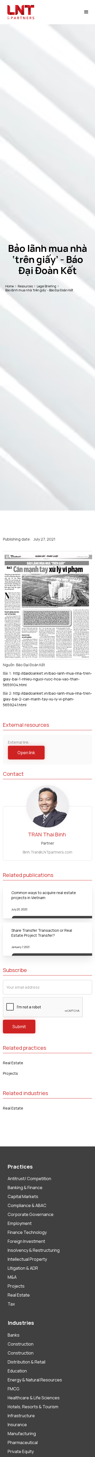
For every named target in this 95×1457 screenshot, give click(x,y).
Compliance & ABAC (27, 1205)
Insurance (17, 1424)
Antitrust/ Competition (29, 1178)
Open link (26, 753)
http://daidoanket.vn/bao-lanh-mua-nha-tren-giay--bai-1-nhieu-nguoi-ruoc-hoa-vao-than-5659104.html (47, 679)
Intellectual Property (27, 1259)
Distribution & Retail (26, 1362)
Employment (20, 1223)
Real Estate (13, 1062)
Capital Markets (23, 1196)
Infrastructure (21, 1416)
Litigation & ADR (23, 1268)
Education (17, 1371)
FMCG (14, 1389)
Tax (11, 1304)
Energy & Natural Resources (35, 1380)
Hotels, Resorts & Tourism (33, 1407)
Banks (14, 1335)
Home (9, 286)
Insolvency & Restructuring (34, 1250)
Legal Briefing (46, 286)
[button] (86, 12)
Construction (21, 1344)
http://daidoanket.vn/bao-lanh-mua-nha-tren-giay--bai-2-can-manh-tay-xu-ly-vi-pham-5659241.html (47, 699)
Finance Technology (27, 1232)
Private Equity (21, 1451)
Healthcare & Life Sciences (34, 1398)
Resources (25, 286)
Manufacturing (22, 1433)
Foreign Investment (26, 1241)
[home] (19, 12)
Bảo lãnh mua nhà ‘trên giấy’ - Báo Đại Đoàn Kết (39, 290)
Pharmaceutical (23, 1442)
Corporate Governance (31, 1214)
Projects (10, 1073)
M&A (12, 1277)
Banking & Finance (25, 1187)
